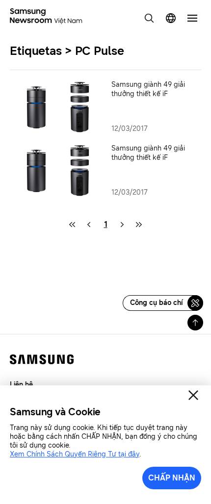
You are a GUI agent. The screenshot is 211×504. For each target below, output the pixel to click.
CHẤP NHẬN (171, 477)
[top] (195, 322)
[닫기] (193, 395)
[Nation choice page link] (171, 18)
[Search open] (149, 18)
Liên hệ (21, 384)
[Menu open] (192, 18)
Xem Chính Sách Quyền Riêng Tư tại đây (74, 454)
